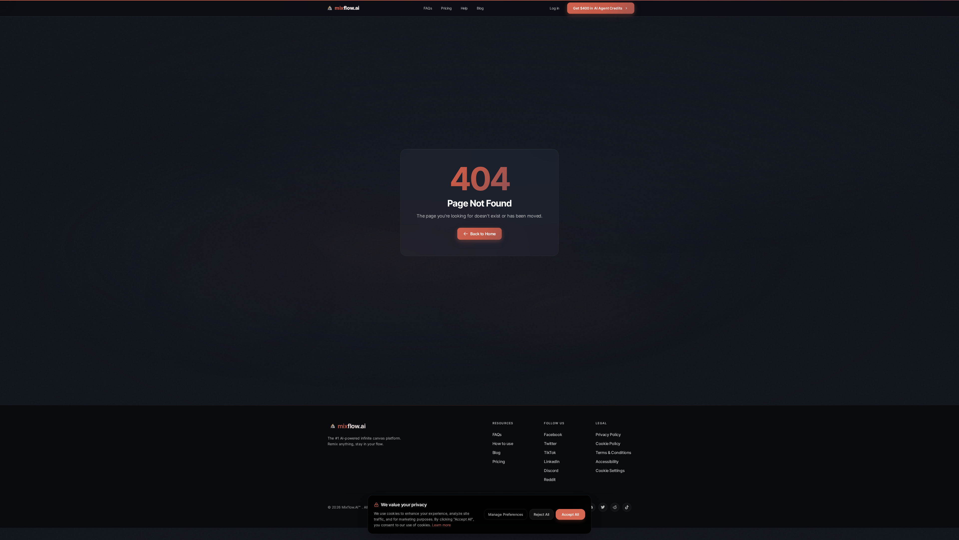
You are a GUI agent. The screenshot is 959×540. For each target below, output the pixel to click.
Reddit (550, 479)
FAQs (428, 8)
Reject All (541, 514)
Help (464, 8)
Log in (554, 8)
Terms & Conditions (613, 452)
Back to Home (483, 233)
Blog (480, 8)
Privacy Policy (608, 434)
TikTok (550, 452)
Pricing (446, 8)
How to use (502, 443)
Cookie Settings (610, 470)
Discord (551, 470)
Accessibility (607, 461)
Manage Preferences (505, 514)
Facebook (553, 434)
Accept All (570, 514)
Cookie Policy (608, 443)
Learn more (441, 525)
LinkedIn (551, 461)
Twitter (550, 443)
